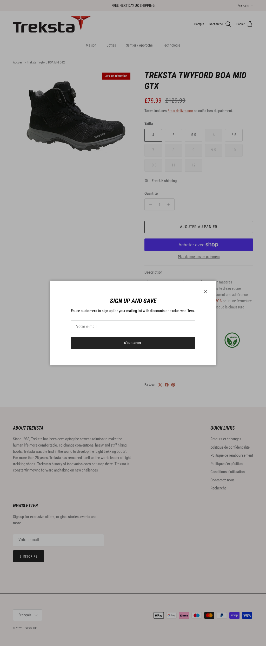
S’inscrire (133, 343)
